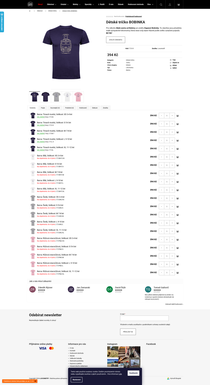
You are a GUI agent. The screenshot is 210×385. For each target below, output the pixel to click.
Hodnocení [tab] (83, 108)
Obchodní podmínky (76, 361)
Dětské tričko (130, 60)
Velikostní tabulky (76, 358)
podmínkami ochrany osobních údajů (156, 325)
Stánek (72, 356)
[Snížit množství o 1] (161, 115)
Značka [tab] (105, 108)
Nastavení (77, 380)
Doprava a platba (76, 363)
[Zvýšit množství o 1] (172, 115)
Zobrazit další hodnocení (173, 304)
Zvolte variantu (115, 40)
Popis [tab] (43, 108)
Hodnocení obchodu (77, 353)
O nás (72, 348)
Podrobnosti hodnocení (133, 16)
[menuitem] (40, 4)
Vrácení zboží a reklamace (79, 366)
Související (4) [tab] (55, 108)
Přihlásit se (128, 332)
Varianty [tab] (32, 108)
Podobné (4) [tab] (69, 108)
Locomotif (161, 48)
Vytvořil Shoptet (175, 378)
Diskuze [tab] (94, 108)
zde (120, 374)
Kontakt (72, 351)
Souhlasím (133, 373)
